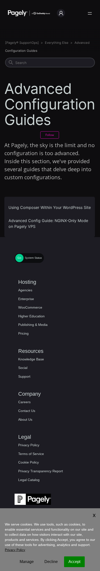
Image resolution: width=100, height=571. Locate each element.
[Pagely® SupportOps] (22, 43)
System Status (33, 257)
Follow (49, 135)
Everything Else (56, 43)
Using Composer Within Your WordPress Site (49, 207)
